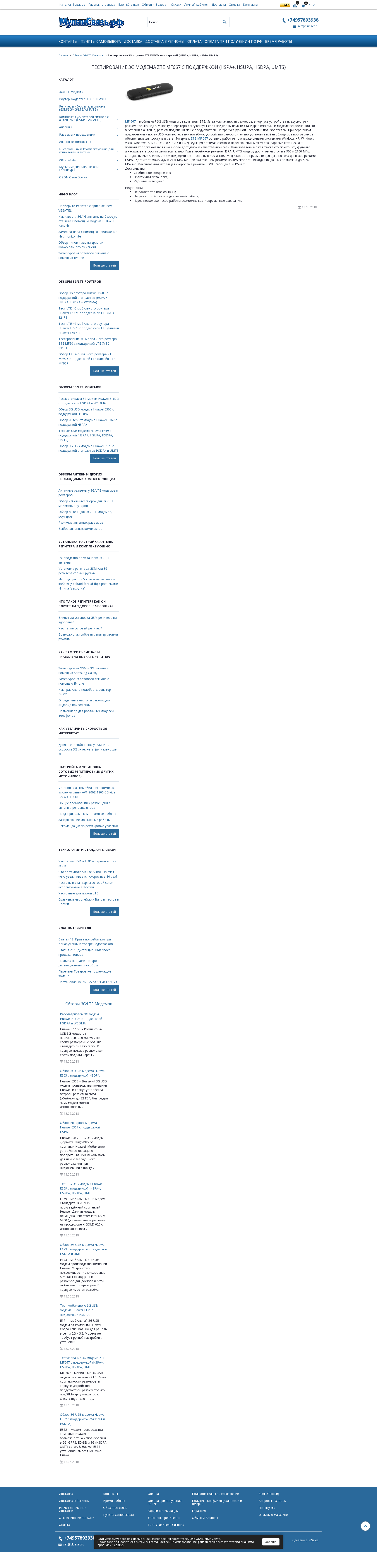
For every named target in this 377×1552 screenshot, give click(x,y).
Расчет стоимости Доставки (72, 1509)
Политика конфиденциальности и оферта (217, 1502)
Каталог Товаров (72, 4)
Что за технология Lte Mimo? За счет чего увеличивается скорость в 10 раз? (87, 874)
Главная (63, 55)
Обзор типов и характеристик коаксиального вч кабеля (80, 244)
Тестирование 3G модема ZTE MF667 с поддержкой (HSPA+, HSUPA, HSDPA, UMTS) (82, 1362)
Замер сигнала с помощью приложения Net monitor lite (87, 234)
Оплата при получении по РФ (233, 41)
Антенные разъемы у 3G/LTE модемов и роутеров (88, 492)
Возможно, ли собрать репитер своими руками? (88, 636)
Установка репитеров (164, 1518)
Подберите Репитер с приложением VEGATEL (85, 208)
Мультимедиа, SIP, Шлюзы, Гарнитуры (79, 168)
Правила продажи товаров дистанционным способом (78, 963)
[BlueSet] (91, 21)
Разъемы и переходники (77, 134)
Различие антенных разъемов (80, 522)
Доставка (219, 4)
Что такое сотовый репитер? (80, 628)
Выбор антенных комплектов (80, 528)
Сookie (118, 1545)
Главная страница (101, 4)
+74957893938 (303, 20)
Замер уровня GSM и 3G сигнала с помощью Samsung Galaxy (83, 670)
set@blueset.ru (308, 26)
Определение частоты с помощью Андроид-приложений (84, 702)
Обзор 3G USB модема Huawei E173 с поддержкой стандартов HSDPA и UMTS (88, 448)
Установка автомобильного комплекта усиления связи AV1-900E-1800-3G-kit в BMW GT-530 (87, 792)
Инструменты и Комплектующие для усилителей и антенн (86, 150)
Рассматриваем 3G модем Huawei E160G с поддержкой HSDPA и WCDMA (88, 401)
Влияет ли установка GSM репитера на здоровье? (87, 619)
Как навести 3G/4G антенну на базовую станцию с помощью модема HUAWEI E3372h (87, 221)
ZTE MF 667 (199, 138)
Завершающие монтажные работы (84, 820)
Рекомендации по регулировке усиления (88, 826)
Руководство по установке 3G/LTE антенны (84, 560)
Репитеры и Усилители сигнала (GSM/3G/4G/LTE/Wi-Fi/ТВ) (82, 107)
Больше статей (104, 265)
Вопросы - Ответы (272, 1501)
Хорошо (270, 1542)
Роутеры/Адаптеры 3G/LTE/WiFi (82, 99)
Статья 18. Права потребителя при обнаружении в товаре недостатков (85, 941)
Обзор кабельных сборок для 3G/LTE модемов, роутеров (86, 503)
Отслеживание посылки (76, 1518)
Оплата (234, 4)
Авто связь (67, 159)
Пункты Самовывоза (101, 41)
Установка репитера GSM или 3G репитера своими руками (83, 570)
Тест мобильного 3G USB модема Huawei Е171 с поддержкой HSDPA (79, 1310)
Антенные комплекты (75, 142)
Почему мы (267, 1508)
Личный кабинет (196, 4)
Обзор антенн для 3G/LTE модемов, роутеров (85, 514)
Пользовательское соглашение (215, 1494)
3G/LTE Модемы (71, 92)
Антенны (65, 127)
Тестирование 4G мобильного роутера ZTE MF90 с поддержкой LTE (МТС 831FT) (87, 343)
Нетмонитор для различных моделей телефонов (86, 713)
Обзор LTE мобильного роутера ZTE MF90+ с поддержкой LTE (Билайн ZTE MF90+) (86, 358)
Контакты (250, 4)
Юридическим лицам (163, 1511)
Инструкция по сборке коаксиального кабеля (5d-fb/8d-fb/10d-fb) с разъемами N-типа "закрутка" (88, 583)
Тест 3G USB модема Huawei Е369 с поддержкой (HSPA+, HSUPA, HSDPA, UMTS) (85, 435)
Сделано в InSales (305, 1540)
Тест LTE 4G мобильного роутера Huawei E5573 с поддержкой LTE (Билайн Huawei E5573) (88, 328)
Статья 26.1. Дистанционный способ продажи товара (85, 952)
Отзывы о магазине (273, 1515)
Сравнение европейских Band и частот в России (88, 901)
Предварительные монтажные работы (87, 814)
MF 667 (130, 121)
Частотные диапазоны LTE (78, 893)
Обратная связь (115, 1508)
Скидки (176, 4)
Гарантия (199, 1511)
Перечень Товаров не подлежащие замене (84, 973)
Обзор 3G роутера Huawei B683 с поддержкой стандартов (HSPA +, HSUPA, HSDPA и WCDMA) (83, 297)
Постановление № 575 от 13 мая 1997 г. (88, 982)
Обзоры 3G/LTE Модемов (87, 55)
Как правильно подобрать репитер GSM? (84, 691)
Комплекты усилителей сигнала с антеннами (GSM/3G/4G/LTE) (84, 118)
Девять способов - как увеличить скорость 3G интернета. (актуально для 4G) (88, 749)
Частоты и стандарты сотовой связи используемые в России (85, 884)
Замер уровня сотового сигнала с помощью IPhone (83, 255)
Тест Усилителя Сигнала (166, 1525)
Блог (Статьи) (128, 4)
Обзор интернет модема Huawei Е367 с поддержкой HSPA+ (87, 422)
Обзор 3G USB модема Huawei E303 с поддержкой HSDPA (86, 411)
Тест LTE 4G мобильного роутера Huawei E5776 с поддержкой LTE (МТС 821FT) (86, 313)
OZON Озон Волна (73, 177)
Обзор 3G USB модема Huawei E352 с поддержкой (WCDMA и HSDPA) (82, 1419)
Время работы (278, 41)
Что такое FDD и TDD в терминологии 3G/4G (87, 863)
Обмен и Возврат (155, 4)
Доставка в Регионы (164, 41)
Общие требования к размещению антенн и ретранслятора (84, 805)
